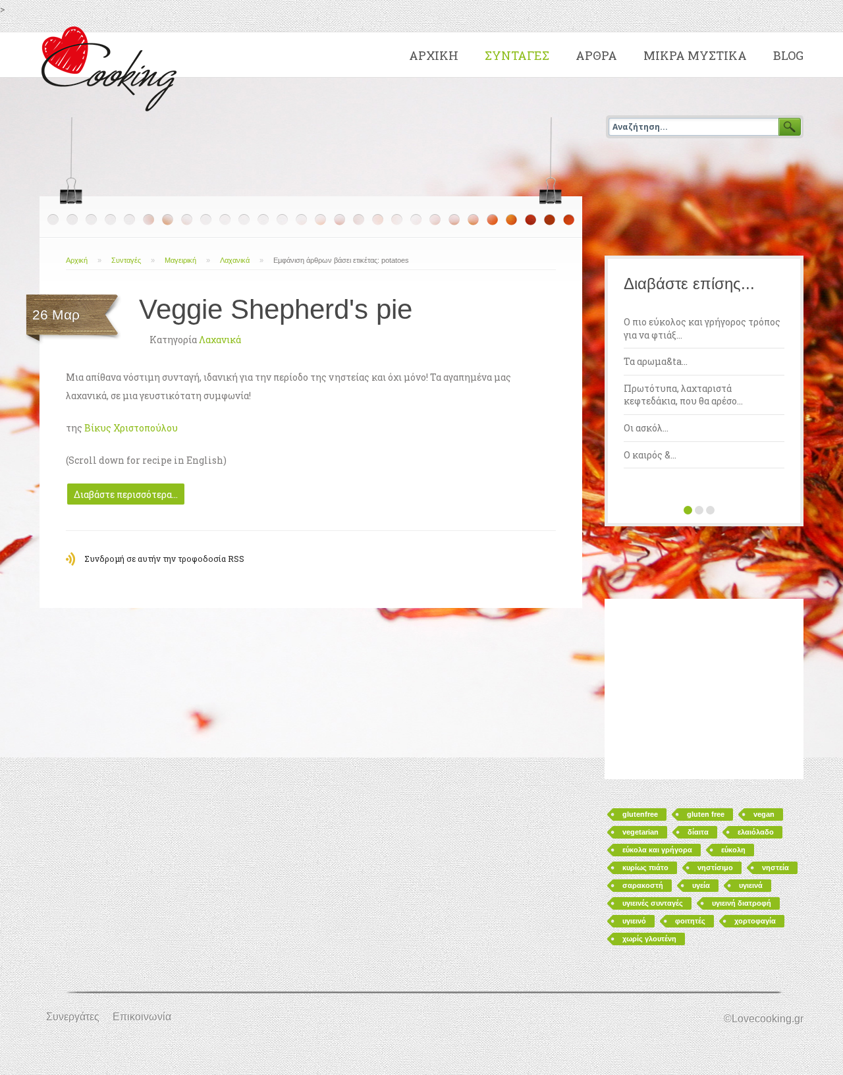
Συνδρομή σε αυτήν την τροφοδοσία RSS (164, 558)
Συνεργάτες (72, 1016)
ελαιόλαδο (756, 832)
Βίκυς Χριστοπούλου (131, 428)
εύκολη (733, 850)
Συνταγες (517, 55)
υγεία (701, 885)
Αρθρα (596, 55)
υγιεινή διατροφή (741, 903)
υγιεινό (634, 921)
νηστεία (775, 867)
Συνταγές (126, 260)
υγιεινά (751, 885)
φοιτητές (690, 921)
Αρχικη (433, 55)
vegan (764, 814)
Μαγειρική (180, 260)
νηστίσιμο (715, 867)
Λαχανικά (235, 260)
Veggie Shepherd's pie (275, 309)
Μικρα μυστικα (695, 55)
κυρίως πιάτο (645, 867)
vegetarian (640, 832)
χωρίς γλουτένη (649, 939)
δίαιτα (698, 832)
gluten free (705, 814)
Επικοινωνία (142, 1016)
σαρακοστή (642, 885)
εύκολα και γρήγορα (657, 850)
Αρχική (77, 260)
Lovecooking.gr (112, 66)
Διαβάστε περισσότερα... (126, 494)
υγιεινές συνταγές (652, 903)
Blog (788, 55)
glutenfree (640, 814)
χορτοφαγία (755, 921)
